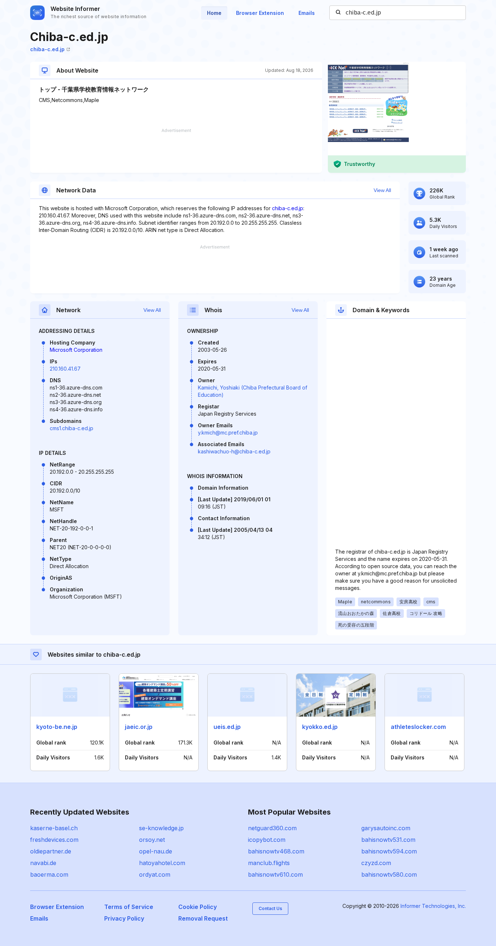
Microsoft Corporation (76, 350)
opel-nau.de (155, 851)
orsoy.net (152, 839)
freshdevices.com (54, 839)
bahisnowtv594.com (389, 851)
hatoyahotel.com (162, 863)
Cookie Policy (197, 906)
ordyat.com (154, 874)
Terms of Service (128, 906)
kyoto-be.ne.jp (56, 726)
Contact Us (270, 908)
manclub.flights (269, 863)
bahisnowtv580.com (389, 874)
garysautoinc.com (385, 828)
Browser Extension (260, 13)
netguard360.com (272, 828)
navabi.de (43, 863)
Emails (306, 13)
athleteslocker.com (418, 726)
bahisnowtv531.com (388, 839)
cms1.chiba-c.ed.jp (71, 428)
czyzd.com (376, 863)
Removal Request (203, 918)
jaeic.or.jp (139, 726)
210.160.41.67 (65, 369)
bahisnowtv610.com (275, 874)
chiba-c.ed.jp (47, 49)
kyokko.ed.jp (320, 726)
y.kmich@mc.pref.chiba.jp (228, 432)
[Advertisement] (176, 150)
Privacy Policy (124, 918)
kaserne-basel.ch (54, 828)
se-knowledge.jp (161, 828)
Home (214, 13)
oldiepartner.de (50, 851)
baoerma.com (49, 874)
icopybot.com (266, 839)
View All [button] (382, 190)
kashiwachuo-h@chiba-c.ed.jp (234, 451)
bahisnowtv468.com (276, 851)
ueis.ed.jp (227, 726)
